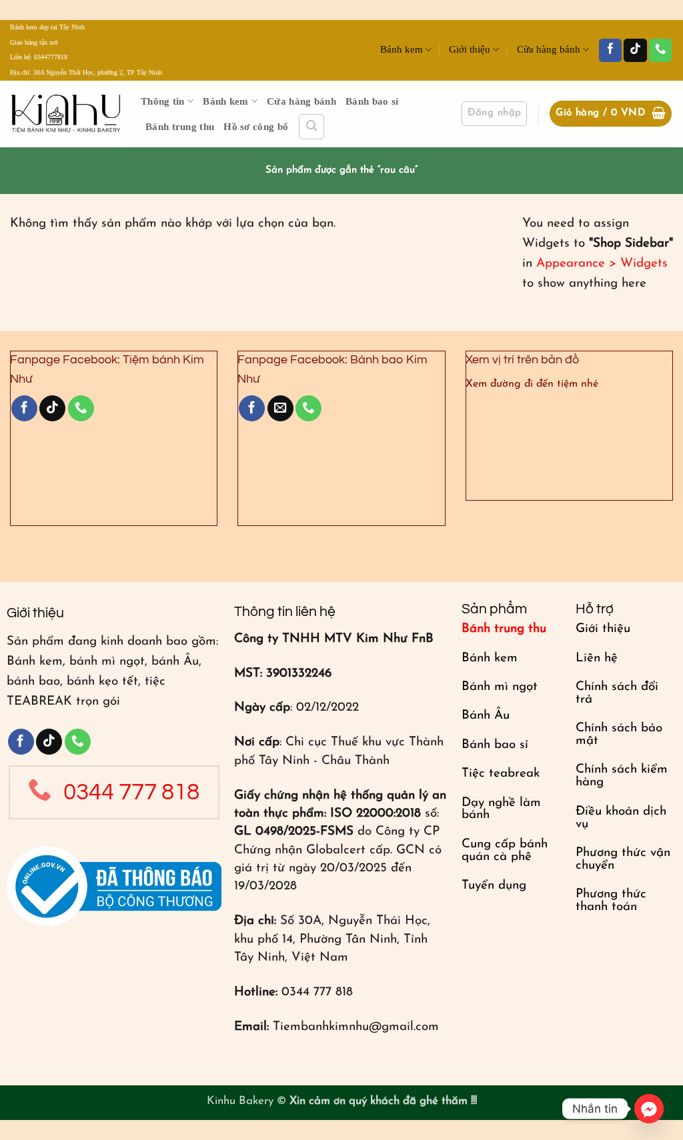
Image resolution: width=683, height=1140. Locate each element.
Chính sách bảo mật (619, 734)
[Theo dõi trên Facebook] (610, 50)
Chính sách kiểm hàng (622, 776)
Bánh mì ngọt (500, 687)
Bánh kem (401, 49)
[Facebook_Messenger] (649, 1108)
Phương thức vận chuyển (623, 859)
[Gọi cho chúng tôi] (660, 50)
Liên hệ (597, 658)
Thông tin (163, 101)
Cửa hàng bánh (548, 49)
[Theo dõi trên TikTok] (635, 50)
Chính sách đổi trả (617, 693)
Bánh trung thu (179, 126)
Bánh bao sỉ (372, 101)
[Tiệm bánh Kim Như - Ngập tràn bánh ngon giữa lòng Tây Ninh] (65, 114)
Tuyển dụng (494, 885)
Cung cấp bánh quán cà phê (505, 850)
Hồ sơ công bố (255, 126)
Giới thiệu (469, 49)
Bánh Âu (486, 715)
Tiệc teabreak (501, 773)
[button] (311, 126)
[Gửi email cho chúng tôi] (280, 408)
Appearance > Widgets (602, 263)
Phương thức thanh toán (611, 900)
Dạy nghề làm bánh (501, 809)
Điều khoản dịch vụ (621, 818)
